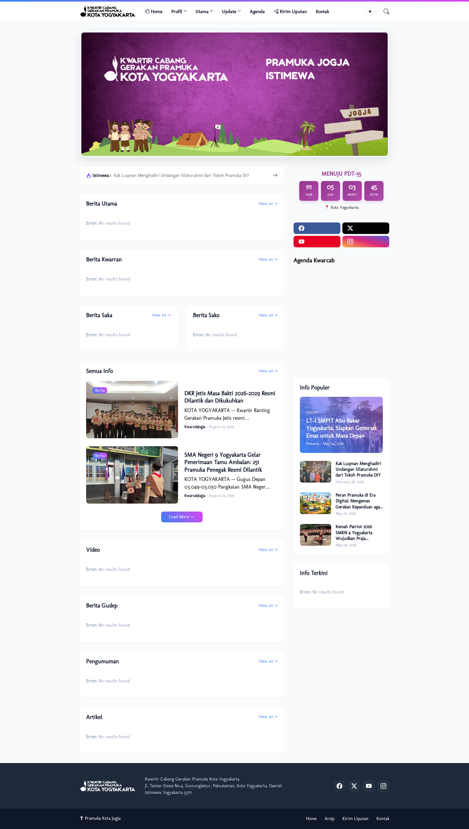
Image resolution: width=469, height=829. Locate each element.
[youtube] (317, 241)
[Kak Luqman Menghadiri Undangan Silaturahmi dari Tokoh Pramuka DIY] (315, 472)
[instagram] (365, 241)
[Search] (383, 11)
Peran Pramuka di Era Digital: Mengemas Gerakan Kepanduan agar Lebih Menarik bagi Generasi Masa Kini (359, 501)
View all (266, 203)
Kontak (322, 11)
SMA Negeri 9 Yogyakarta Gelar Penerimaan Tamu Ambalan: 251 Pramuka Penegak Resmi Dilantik (223, 462)
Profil (176, 11)
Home (156, 11)
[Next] (275, 175)
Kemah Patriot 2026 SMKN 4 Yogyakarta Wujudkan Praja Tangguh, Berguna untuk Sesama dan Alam (359, 533)
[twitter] (365, 228)
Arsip (329, 818)
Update (229, 11)
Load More (179, 517)
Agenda (257, 11)
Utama (202, 11)
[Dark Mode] (372, 11)
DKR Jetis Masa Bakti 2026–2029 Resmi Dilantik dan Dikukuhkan (229, 397)
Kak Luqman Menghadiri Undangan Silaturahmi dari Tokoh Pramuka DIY (181, 175)
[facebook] (317, 228)
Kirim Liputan (293, 11)
